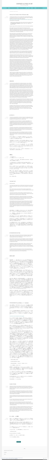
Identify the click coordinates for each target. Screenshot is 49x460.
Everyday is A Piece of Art (24, 4)
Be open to (12, 115)
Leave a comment (6, 17)
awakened (12, 81)
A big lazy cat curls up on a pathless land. (19, 14)
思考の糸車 (12, 255)
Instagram (5, 452)
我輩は (11, 154)
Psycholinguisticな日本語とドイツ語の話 (19, 302)
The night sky (13, 181)
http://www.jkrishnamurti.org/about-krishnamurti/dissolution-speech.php (20, 19)
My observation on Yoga (15, 233)
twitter (5, 454)
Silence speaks (13, 384)
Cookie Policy (16, 458)
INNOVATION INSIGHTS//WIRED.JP (8, 450)
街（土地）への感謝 (14, 416)
